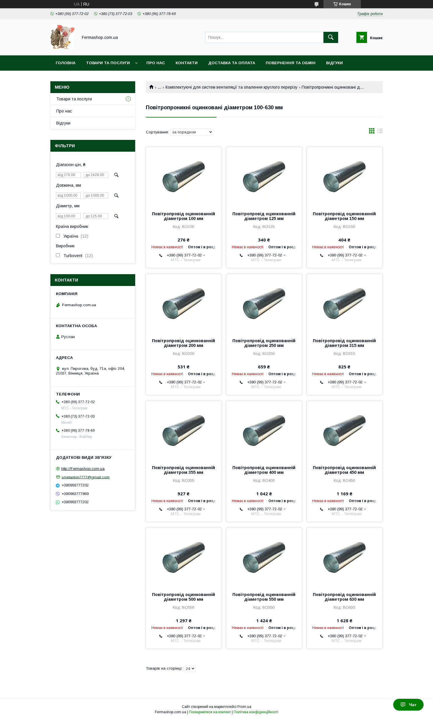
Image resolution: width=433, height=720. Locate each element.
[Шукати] (330, 37)
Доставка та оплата (231, 63)
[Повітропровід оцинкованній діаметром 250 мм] (264, 303)
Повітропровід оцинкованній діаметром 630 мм (344, 597)
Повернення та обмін (290, 63)
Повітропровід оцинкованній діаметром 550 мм (263, 597)
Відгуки (334, 63)
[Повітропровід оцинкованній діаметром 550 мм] (264, 557)
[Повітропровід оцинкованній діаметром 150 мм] (344, 176)
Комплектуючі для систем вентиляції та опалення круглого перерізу (232, 87)
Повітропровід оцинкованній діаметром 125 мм (263, 216)
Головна (65, 63)
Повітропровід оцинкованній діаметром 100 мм (183, 216)
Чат (413, 704)
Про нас (155, 63)
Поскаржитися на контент (210, 712)
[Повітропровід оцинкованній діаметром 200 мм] (183, 303)
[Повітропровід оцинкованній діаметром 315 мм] (344, 303)
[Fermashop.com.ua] (62, 47)
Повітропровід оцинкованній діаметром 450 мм (344, 470)
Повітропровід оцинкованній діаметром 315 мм (344, 343)
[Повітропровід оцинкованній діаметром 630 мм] (344, 557)
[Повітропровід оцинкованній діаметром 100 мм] (183, 176)
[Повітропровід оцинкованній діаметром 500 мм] (183, 557)
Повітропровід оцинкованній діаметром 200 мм (183, 343)
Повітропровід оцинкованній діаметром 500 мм (183, 597)
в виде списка (380, 132)
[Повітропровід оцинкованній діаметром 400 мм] (264, 430)
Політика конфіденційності (256, 712)
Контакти (187, 63)
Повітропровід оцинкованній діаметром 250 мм (263, 343)
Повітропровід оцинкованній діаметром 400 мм (263, 470)
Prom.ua (244, 707)
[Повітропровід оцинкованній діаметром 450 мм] (344, 430)
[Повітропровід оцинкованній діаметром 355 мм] (183, 430)
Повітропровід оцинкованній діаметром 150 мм (344, 216)
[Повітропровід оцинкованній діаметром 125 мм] (264, 176)
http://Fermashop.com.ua (83, 468)
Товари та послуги (108, 63)
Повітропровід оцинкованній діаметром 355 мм (183, 470)
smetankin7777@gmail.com (86, 477)
